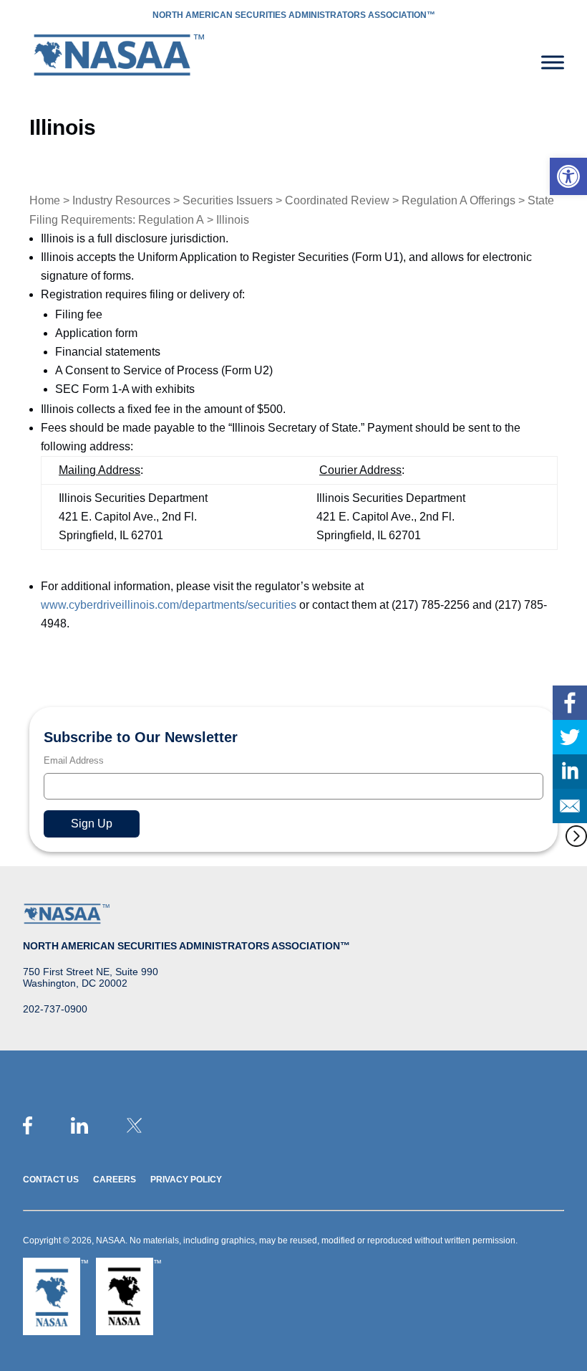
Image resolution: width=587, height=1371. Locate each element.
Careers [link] (114, 1180)
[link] (568, 176)
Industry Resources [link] (121, 200)
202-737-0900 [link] (55, 1009)
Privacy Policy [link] (186, 1180)
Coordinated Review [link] (337, 200)
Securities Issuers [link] (228, 200)
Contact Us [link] (51, 1180)
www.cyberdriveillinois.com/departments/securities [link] (168, 605)
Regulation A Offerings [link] (458, 200)
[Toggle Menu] (552, 62)
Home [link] (44, 200)
